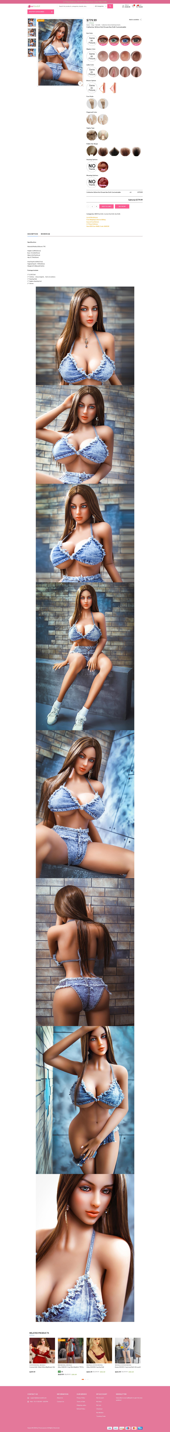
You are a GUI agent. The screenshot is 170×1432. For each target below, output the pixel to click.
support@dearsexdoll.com (38, 1398)
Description (32, 234)
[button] (82, 1379)
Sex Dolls (98, 25)
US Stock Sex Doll (106, 1365)
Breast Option (91, 80)
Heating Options (91, 159)
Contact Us (60, 1401)
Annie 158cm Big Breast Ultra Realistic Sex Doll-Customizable (71, 1367)
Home (88, 25)
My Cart (98, 1405)
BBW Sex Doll (99, 214)
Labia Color (90, 65)
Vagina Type (90, 128)
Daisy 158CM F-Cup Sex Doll (95, 1367)
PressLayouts (42, 1428)
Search (110, 6)
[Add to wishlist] (47, 1340)
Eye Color (89, 33)
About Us (60, 1398)
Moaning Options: (92, 175)
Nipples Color (90, 49)
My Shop (99, 1401)
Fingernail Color (91, 112)
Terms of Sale (81, 1401)
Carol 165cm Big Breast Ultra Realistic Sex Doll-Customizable (42, 1367)
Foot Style (89, 96)
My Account (100, 1398)
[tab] (32, 234)
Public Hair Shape (92, 144)
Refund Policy (81, 1409)
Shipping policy (81, 1405)
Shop (92, 25)
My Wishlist (99, 1412)
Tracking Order (101, 1416)
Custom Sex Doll (109, 214)
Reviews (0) (45, 234)
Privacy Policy (81, 1398)
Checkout (99, 1409)
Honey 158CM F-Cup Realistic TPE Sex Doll (128, 1367)
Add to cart (106, 206)
